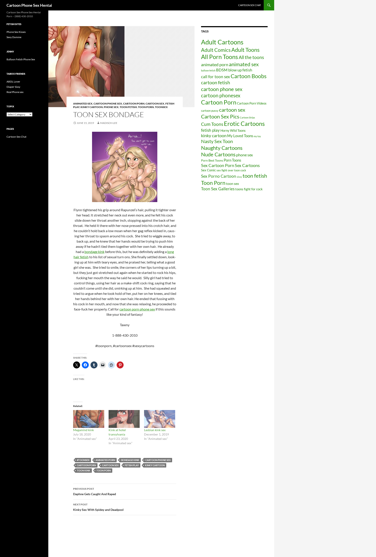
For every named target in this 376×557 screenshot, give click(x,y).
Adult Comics (216, 50)
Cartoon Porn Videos (252, 103)
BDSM (222, 70)
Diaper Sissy (13, 86)
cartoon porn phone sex (137, 309)
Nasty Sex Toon (217, 141)
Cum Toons (212, 124)
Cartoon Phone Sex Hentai (29, 5)
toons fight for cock (249, 189)
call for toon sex (215, 76)
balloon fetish (208, 70)
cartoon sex (110, 465)
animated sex (244, 64)
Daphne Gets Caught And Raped (94, 491)
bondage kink (94, 252)
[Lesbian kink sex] (159, 419)
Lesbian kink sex (155, 430)
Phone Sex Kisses (16, 32)
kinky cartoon (92, 107)
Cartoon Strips (247, 117)
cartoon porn (133, 103)
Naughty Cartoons (221, 148)
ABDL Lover (13, 81)
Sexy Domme (14, 37)
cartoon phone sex (108, 103)
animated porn (105, 460)
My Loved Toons (240, 136)
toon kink (83, 470)
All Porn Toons (219, 56)
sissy (239, 176)
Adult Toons (245, 49)
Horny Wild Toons (233, 130)
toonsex (161, 107)
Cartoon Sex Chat (249, 5)
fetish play (132, 465)
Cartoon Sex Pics (220, 116)
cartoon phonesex (220, 95)
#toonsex (83, 460)
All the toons (251, 57)
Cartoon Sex (155, 103)
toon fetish (128, 107)
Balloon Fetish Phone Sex (21, 59)
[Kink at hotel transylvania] (124, 419)
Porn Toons (232, 160)
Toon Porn (146, 107)
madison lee (108, 123)
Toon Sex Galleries (218, 188)
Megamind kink (83, 430)
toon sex (232, 183)
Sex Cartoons (247, 165)
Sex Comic (208, 170)
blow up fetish (240, 70)
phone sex (244, 154)
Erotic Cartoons (244, 123)
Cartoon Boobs (249, 76)
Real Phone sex (15, 92)
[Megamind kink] (88, 419)
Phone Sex (111, 107)
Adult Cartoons (222, 42)
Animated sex (82, 103)
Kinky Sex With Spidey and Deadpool (98, 507)
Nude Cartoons (218, 154)
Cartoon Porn (86, 465)
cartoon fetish (215, 82)
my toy (257, 136)
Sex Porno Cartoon (218, 176)
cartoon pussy (209, 110)
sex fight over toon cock (231, 170)
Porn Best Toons (212, 160)
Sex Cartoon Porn (217, 165)
